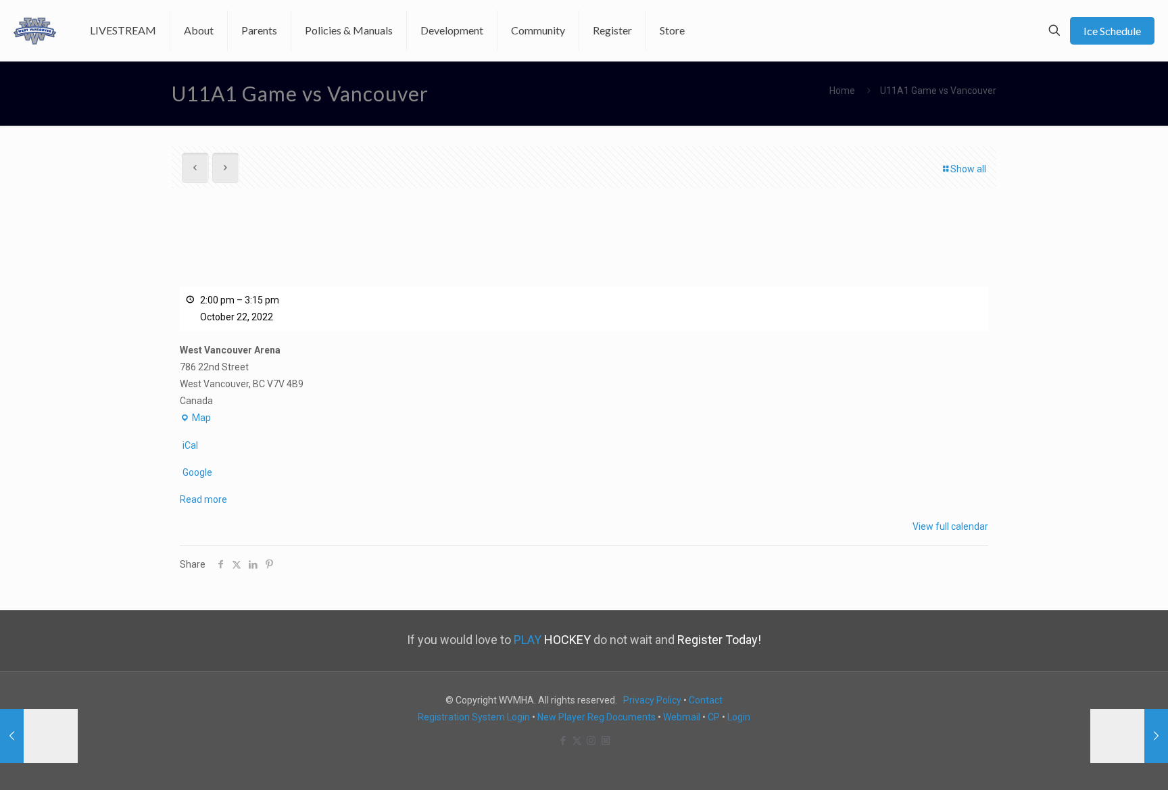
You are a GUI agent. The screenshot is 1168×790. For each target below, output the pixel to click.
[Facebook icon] (563, 741)
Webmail (681, 717)
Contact (706, 700)
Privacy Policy (652, 700)
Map (195, 419)
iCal (190, 445)
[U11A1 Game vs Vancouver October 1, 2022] (1129, 736)
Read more (203, 499)
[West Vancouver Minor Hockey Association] (35, 30)
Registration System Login (474, 717)
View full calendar (950, 526)
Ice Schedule (1112, 30)
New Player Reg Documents (596, 717)
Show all (968, 169)
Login (738, 717)
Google (197, 472)
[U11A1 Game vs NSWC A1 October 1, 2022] (39, 736)
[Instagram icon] (591, 741)
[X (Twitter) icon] (577, 741)
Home (842, 90)
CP (714, 717)
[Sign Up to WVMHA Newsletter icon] (605, 741)
